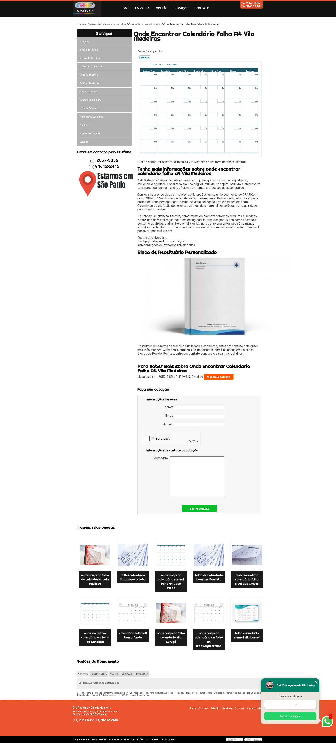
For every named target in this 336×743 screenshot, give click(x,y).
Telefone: (167, 424)
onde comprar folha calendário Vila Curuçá (171, 637)
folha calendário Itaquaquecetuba (133, 577)
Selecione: (83, 673)
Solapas (84, 141)
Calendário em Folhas (91, 66)
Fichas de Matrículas (91, 100)
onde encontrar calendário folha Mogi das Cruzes (247, 579)
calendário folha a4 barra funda (133, 635)
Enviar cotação (199, 508)
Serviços (181, 8)
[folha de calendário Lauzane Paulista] (209, 555)
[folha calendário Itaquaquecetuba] (133, 555)
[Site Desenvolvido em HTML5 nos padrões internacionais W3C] (234, 739)
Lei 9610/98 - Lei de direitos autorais (135, 695)
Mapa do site (254, 708)
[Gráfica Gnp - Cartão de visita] (95, 8)
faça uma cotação (218, 376)
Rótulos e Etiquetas (90, 133)
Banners (84, 41)
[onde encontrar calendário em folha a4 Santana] (95, 613)
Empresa (142, 8)
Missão (162, 8)
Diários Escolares (89, 91)
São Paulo (127, 673)
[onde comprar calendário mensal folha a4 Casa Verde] (171, 555)
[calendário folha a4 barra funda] (133, 613)
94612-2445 (253, 6)
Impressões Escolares (91, 116)
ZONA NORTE (99, 673)
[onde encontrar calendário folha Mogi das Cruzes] (247, 555)
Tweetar (144, 57)
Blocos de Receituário (91, 58)
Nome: (169, 407)
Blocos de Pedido (89, 50)
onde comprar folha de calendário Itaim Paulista (95, 579)
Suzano (114, 673)
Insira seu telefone (290, 696)
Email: (169, 415)
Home (124, 8)
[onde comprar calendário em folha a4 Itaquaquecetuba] (209, 613)
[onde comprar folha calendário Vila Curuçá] (171, 613)
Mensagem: (162, 458)
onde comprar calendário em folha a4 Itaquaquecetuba (209, 639)
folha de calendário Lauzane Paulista (209, 577)
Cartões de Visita (89, 75)
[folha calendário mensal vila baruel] (247, 613)
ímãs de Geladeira (89, 108)
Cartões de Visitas (89, 83)
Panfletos (84, 125)
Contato (201, 8)
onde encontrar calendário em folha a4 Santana (95, 637)
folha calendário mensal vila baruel (247, 635)
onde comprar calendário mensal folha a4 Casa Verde (171, 581)
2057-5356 (253, 3)
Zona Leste (142, 673)
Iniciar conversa (290, 716)
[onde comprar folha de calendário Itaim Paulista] (95, 555)
